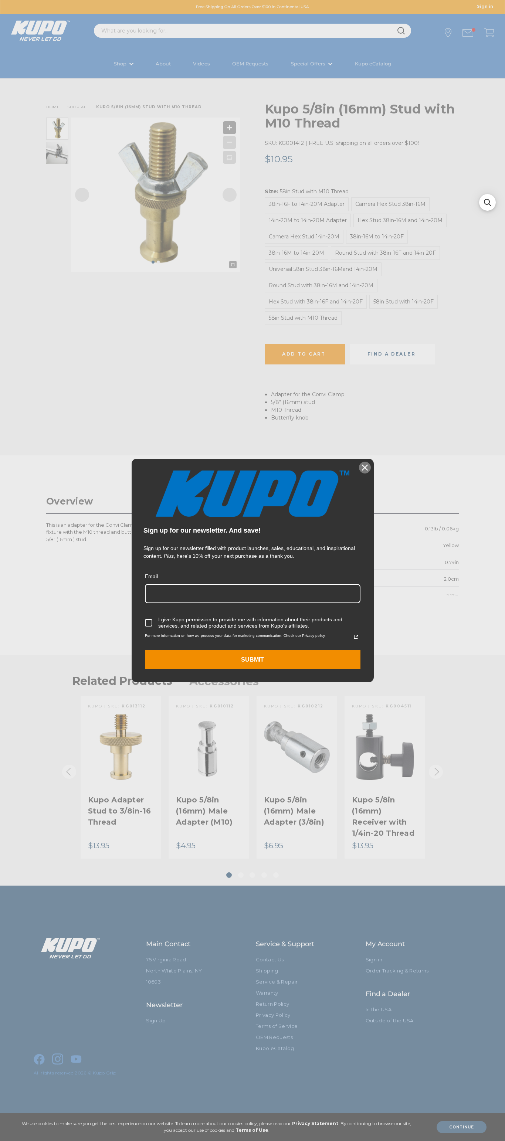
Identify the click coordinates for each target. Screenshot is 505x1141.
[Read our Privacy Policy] (356, 636)
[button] (487, 202)
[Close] (365, 467)
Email (151, 576)
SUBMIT (252, 659)
